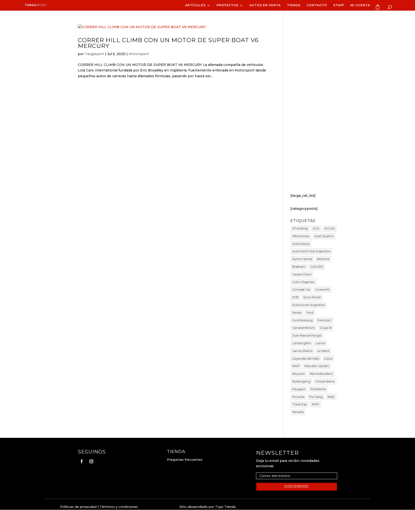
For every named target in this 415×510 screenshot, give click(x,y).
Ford (309, 312)
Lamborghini (301, 343)
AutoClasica (301, 244)
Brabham (298, 266)
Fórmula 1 (324, 320)
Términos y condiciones (119, 507)
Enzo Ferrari (312, 297)
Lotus (328, 358)
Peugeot (298, 389)
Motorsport (139, 54)
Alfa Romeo (301, 236)
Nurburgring (301, 381)
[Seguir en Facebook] (81, 461)
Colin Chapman (303, 282)
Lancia (320, 343)
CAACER (316, 266)
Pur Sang (316, 397)
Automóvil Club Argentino (311, 251)
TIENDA (293, 5)
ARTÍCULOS (195, 5)
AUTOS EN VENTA (265, 5)
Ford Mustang (302, 320)
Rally (331, 397)
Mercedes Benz (321, 374)
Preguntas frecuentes (184, 459)
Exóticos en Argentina (308, 305)
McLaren (298, 374)
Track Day (299, 404)
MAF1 (296, 366)
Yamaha (298, 412)
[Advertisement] (313, 108)
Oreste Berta (325, 381)
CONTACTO (317, 5)
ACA (316, 228)
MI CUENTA (360, 5)
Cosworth (322, 289)
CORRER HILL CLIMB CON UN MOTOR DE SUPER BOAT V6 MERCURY (168, 43)
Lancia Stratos (302, 351)
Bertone (323, 259)
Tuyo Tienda (225, 507)
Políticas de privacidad (78, 507)
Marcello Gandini (317, 366)
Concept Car (301, 289)
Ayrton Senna (302, 259)
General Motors (303, 328)
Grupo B (326, 328)
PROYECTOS (227, 5)
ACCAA (329, 228)
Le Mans (323, 351)
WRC (315, 404)
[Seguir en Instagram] (91, 461)
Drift (295, 297)
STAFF (338, 5)
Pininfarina (318, 389)
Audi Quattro (324, 236)
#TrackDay (300, 228)
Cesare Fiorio (301, 274)
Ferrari (297, 312)
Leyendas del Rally (305, 358)
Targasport (94, 54)
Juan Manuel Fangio (307, 335)
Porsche (298, 397)
